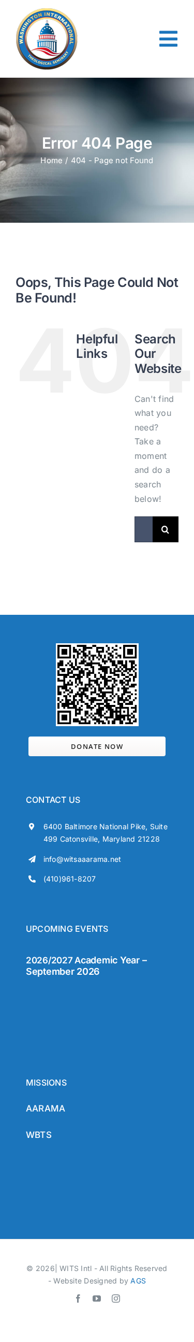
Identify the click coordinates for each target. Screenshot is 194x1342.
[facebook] (78, 1298)
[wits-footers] (67, 991)
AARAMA (45, 1108)
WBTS (39, 1135)
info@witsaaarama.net (82, 859)
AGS (138, 1280)
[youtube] (97, 1298)
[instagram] (116, 1298)
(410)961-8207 (69, 878)
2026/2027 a (53, 960)
